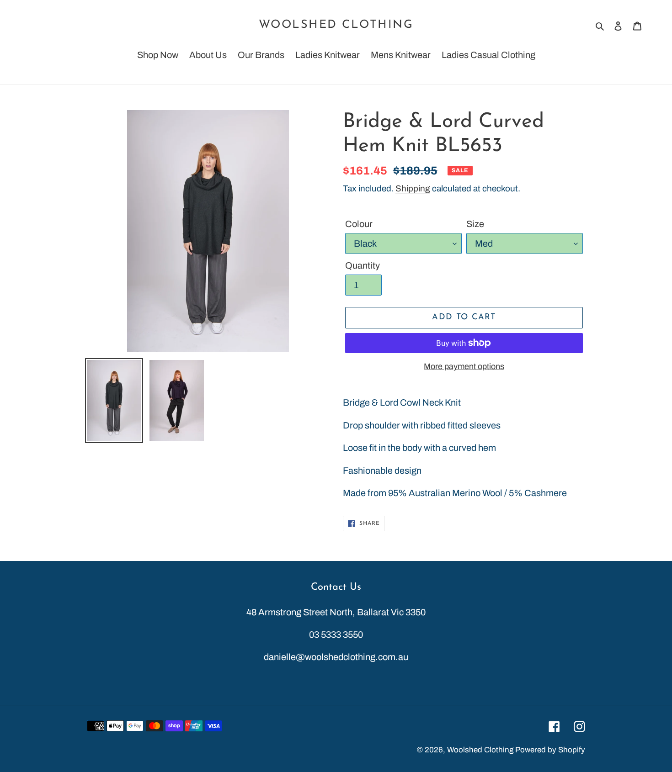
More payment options (464, 366)
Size (475, 224)
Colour (359, 224)
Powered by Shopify (550, 750)
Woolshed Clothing (336, 25)
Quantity (362, 265)
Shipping (412, 188)
